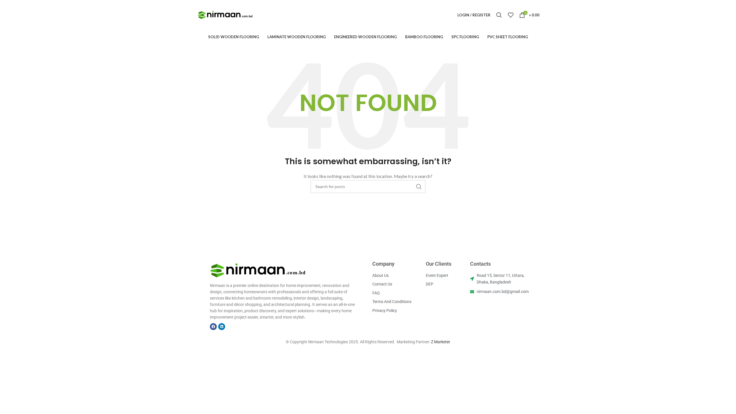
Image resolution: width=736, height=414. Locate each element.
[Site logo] (225, 14)
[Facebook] (213, 326)
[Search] (499, 15)
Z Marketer (440, 342)
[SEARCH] (418, 186)
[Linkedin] (221, 326)
